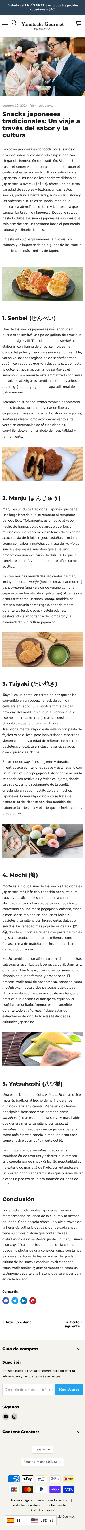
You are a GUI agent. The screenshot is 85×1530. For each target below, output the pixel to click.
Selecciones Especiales (53, 1500)
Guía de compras (42, 1510)
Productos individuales (26, 1505)
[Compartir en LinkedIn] (23, 1300)
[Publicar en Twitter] (14, 1300)
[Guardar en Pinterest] (32, 1300)
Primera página (21, 1500)
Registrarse (69, 1389)
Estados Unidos (40, 1462)
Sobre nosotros (58, 1505)
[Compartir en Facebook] (5, 1300)
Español (40, 1449)
